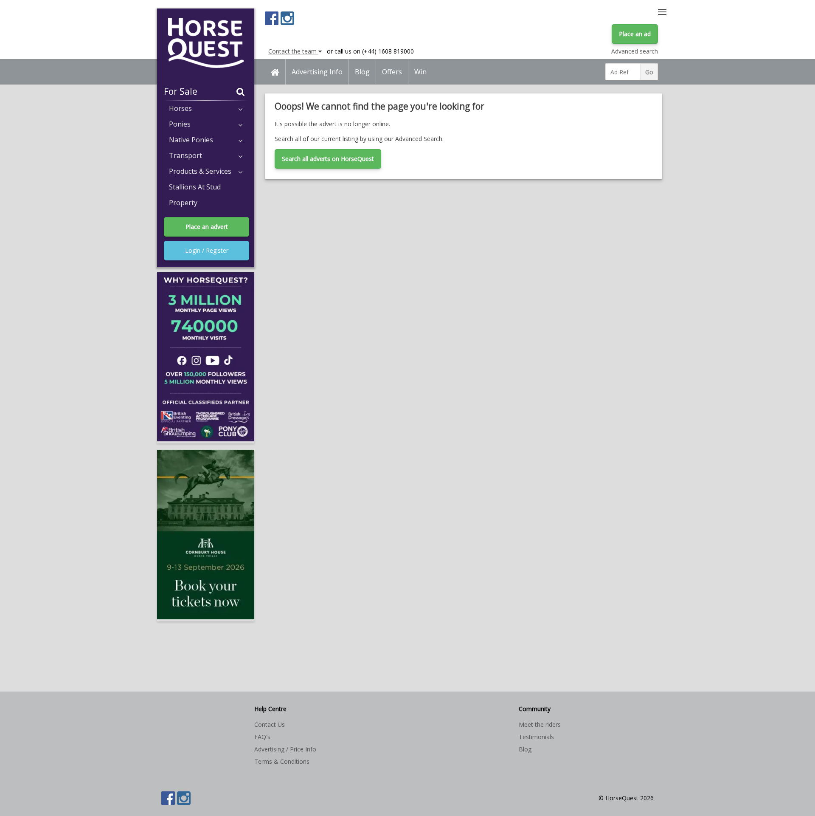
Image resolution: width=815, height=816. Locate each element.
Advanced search (634, 51)
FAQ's (262, 737)
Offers (392, 71)
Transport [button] (185, 155)
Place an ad (635, 34)
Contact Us (269, 724)
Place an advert (206, 227)
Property (183, 202)
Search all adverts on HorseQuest (328, 159)
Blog (362, 71)
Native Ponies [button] (191, 139)
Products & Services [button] (200, 171)
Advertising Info (317, 71)
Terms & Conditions (281, 761)
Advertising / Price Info (285, 749)
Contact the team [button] (293, 51)
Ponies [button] (180, 124)
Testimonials (536, 737)
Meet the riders (540, 724)
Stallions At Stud (195, 187)
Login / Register (206, 250)
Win (420, 71)
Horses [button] (180, 108)
